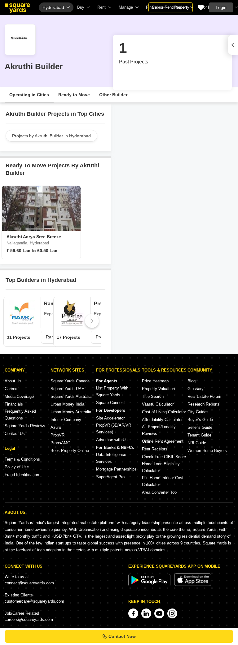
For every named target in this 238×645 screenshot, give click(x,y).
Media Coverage (19, 396)
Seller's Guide (199, 427)
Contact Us (15, 433)
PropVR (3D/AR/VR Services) (113, 428)
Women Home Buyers (207, 450)
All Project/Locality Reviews (159, 430)
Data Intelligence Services (111, 458)
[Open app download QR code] (233, 45)
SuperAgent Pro (110, 477)
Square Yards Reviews (25, 426)
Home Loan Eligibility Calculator (161, 467)
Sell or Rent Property (170, 7)
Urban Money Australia (71, 412)
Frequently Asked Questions (20, 414)
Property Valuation (158, 388)
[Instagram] (172, 613)
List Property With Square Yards (112, 391)
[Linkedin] (146, 613)
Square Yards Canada (70, 381)
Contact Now (122, 636)
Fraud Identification (22, 474)
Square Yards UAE (67, 388)
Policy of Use (17, 467)
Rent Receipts (154, 449)
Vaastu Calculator (158, 404)
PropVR (57, 435)
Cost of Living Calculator (164, 412)
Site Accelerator (110, 418)
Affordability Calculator (162, 419)
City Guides (198, 412)
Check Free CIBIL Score (164, 456)
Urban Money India (67, 404)
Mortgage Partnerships (116, 469)
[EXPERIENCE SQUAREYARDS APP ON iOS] (192, 585)
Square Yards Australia (71, 396)
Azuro (56, 427)
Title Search (153, 396)
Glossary (195, 388)
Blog (191, 381)
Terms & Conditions (22, 459)
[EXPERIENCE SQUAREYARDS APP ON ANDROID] (150, 585)
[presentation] (10, 321)
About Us (13, 381)
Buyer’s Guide (200, 419)
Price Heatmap (155, 381)
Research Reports (203, 404)
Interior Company (66, 419)
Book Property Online (70, 450)
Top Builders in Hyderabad (41, 280)
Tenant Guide (199, 435)
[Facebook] (133, 613)
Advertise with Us (112, 439)
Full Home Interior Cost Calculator (162, 481)
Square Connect (110, 402)
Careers (12, 388)
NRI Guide (196, 443)
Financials (14, 404)
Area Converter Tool (160, 492)
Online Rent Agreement (162, 441)
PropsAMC (60, 443)
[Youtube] (159, 613)
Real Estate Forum (204, 396)
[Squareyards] (17, 8)
